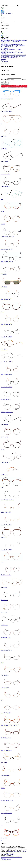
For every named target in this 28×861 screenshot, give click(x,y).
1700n (22, 851)
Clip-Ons (12, 41)
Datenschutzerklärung (6, 859)
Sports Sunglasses (10, 45)
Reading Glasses (4, 51)
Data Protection (4, 61)
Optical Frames (4, 38)
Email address (4, 79)
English (5, 35)
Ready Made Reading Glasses (8, 52)
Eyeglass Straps (4, 55)
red (25, 851)
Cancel (7, 25)
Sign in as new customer (6, 13)
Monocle (16, 41)
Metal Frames (4, 40)
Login (2, 12)
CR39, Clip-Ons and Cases (12, 47)
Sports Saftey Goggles (15, 49)
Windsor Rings (4, 56)
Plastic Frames (10, 40)
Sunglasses (3, 42)
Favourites (3, 59)
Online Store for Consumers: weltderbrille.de (11, 857)
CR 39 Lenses (21, 56)
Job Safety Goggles (5, 49)
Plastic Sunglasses (13, 44)
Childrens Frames (18, 40)
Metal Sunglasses (5, 44)
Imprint (2, 60)
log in (2, 83)
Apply (2, 37)
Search (2, 25)
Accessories (3, 53)
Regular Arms (17, 55)
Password (3, 82)
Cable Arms (11, 55)
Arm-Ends (23, 55)
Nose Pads (10, 56)
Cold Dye (15, 56)
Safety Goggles (4, 48)
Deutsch (5, 33)
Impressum (3, 858)
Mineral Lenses (14, 57)
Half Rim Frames (19, 52)
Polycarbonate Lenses (6, 57)
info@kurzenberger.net (9, 854)
